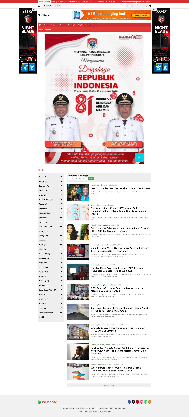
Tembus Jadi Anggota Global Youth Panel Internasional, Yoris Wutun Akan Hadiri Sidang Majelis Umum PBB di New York (120, 351)
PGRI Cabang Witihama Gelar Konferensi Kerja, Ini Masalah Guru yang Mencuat (117, 289)
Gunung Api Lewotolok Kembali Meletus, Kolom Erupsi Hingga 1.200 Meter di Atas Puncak (119, 309)
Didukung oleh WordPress (87, 411)
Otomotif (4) (43, 267)
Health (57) (43, 218)
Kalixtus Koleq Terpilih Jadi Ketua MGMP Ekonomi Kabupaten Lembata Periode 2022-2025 (117, 269)
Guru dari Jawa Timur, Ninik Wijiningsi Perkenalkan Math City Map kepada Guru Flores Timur (120, 249)
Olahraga (71, 25)
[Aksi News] (47, 402)
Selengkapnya (109, 385)
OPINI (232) (43, 263)
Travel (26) (43, 308)
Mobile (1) (42, 240)
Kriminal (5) (43, 231)
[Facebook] (129, 402)
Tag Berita (81, 25)
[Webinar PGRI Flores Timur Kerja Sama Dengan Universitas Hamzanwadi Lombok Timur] (78, 371)
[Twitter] (133, 402)
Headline (94, 225)
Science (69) (43, 294)
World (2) (42, 317)
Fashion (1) (43, 204)
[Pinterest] (137, 402)
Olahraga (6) (44, 258)
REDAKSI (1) (43, 285)
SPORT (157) (43, 299)
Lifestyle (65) (44, 236)
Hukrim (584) (44, 222)
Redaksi (95, 408)
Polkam (100, 285)
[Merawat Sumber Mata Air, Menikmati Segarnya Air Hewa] (78, 192)
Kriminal (54, 25)
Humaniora (95, 185)
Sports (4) (42, 304)
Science (102, 185)
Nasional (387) (44, 254)
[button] (146, 5)
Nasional (101, 225)
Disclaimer (104, 408)
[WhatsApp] (145, 402)
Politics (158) (43, 272)
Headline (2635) (45, 213)
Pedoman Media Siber (118, 408)
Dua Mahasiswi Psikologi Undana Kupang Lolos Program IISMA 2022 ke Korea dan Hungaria (120, 229)
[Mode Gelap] (150, 6)
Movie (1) (42, 245)
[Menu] (39, 6)
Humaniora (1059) (45, 227)
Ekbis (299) (43, 195)
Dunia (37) (43, 190)
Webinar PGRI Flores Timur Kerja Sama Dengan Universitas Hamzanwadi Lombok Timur (116, 369)
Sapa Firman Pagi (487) (47, 290)
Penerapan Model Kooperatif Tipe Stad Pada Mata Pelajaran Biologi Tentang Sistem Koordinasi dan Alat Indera (119, 211)
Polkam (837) (44, 281)
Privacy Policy (85, 408)
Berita (46, 25)
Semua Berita (44, 177)
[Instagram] (141, 402)
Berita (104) (43, 181)
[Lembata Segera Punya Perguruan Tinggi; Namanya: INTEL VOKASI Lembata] (78, 332)
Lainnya (91, 25)
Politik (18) (42, 276)
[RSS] (149, 402)
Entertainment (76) (46, 200)
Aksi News (43, 15)
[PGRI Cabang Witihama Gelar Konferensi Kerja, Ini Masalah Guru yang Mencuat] (78, 292)
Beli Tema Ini (47, 6)
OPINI (93, 205)
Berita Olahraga (45, 30)
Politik (62, 25)
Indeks (57, 6)
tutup (34, 9)
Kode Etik (73, 408)
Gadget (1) (43, 209)
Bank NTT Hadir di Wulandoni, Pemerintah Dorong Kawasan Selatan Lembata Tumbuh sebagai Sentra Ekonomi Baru (113, 2)
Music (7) (42, 249)
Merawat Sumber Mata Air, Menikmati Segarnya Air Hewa (121, 188)
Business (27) (44, 186)
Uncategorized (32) (46, 313)
